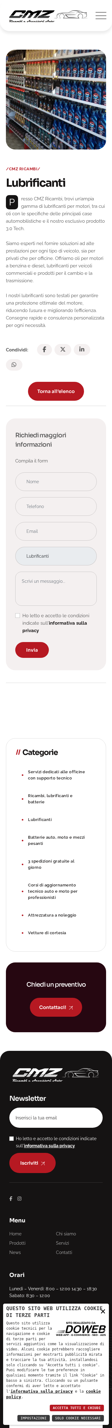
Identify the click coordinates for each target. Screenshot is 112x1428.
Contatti (64, 1252)
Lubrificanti (40, 819)
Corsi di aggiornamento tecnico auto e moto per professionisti (53, 891)
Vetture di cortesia (47, 932)
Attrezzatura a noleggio (52, 915)
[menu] (99, 15)
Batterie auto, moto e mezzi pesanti (56, 840)
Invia (32, 650)
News (15, 1252)
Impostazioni (34, 1418)
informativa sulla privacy (42, 1391)
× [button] (103, 1310)
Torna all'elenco (56, 391)
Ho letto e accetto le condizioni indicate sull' (55, 623)
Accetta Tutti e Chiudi (77, 1408)
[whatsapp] (14, 365)
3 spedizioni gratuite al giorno (51, 864)
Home (15, 1233)
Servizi (62, 1243)
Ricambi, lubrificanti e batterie (50, 798)
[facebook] (44, 349)
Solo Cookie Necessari (78, 1418)
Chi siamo (66, 1233)
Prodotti (17, 1243)
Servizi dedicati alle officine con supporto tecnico (56, 775)
